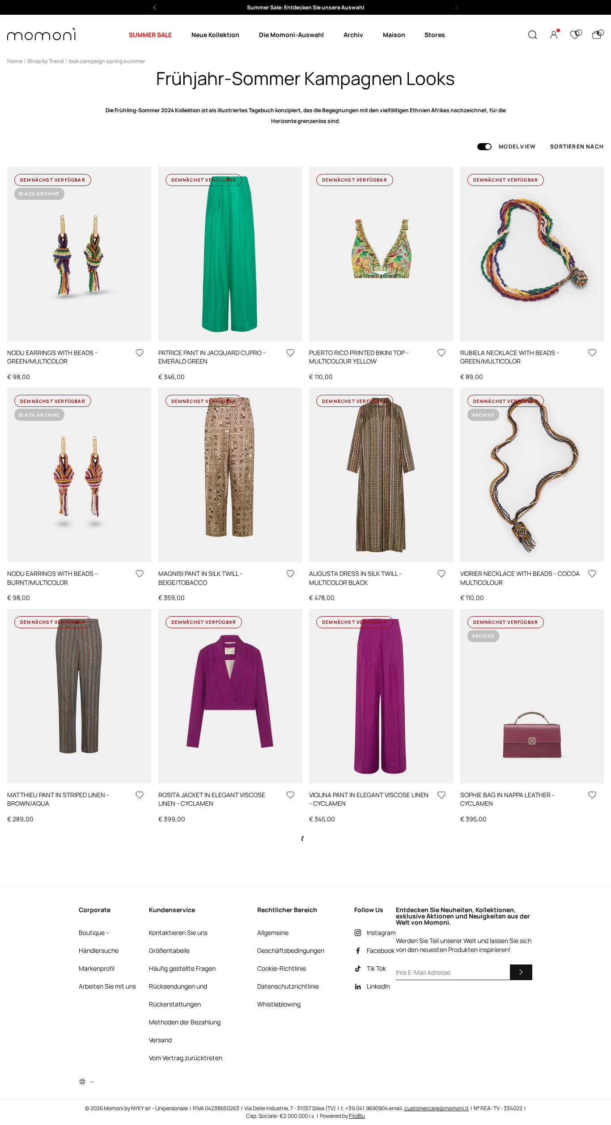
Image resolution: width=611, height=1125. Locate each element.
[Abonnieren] (521, 972)
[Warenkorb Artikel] (596, 35)
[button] (305, 7)
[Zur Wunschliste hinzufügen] (139, 352)
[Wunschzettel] (574, 35)
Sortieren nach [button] (577, 146)
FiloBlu (357, 1116)
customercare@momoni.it (436, 1108)
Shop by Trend (45, 61)
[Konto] (553, 34)
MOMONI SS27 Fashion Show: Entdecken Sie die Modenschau (306, 7)
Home (14, 61)
